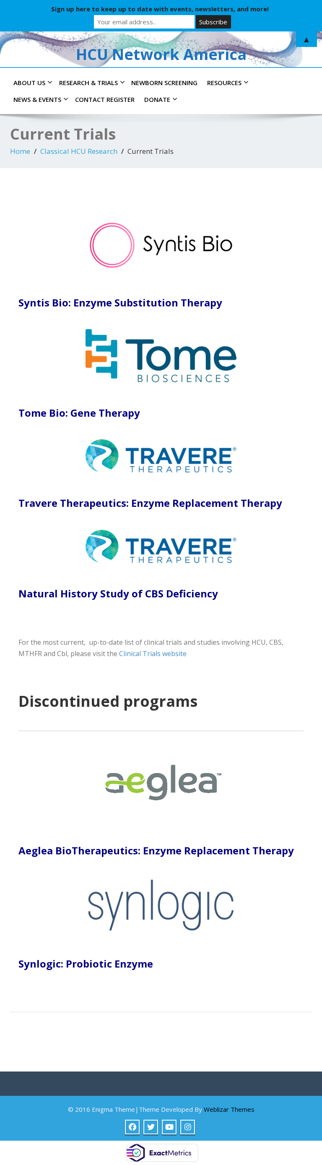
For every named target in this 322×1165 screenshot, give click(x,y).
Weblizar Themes (229, 1109)
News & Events (37, 99)
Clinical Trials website (153, 653)
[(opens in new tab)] (161, 245)
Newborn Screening (164, 82)
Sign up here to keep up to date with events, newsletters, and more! (160, 9)
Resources (224, 82)
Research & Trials (88, 82)
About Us (29, 82)
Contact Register (105, 99)
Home (20, 151)
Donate (157, 99)
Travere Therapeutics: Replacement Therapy (150, 503)
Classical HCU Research (78, 151)
